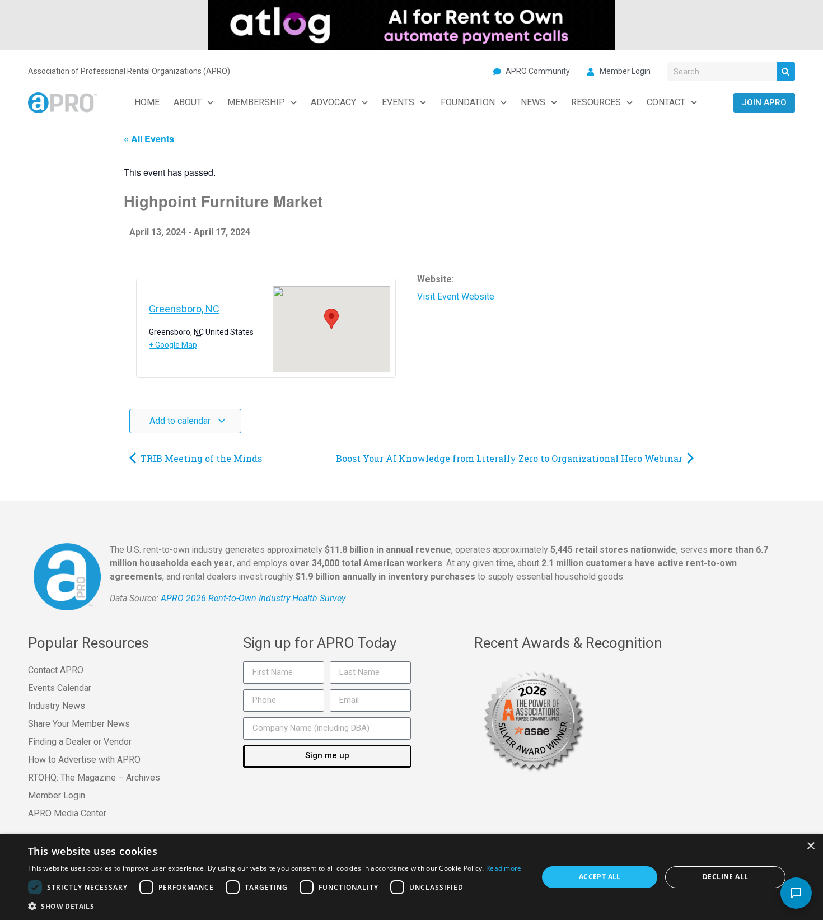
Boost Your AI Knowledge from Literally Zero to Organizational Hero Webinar (510, 458)
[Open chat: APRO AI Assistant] (796, 893)
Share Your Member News (79, 723)
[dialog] (411, 877)
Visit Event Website (455, 296)
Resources (596, 102)
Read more (504, 868)
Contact (666, 102)
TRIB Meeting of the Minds (200, 458)
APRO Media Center (67, 813)
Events (398, 102)
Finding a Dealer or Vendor (80, 741)
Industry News (56, 705)
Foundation (468, 102)
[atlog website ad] (411, 24)
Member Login (56, 795)
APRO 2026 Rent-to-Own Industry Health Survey (253, 598)
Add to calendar (181, 420)
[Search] (786, 71)
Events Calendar (59, 688)
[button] (275, 906)
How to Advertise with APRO (84, 759)
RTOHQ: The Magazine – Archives (94, 777)
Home (147, 102)
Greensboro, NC (184, 309)
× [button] (810, 846)
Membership (256, 102)
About (188, 102)
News (533, 102)
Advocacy (333, 102)
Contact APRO (55, 670)
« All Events (149, 138)
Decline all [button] (725, 876)
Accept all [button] (600, 876)
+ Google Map (173, 344)
